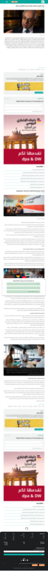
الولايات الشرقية (10, 405)
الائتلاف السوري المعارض (22, 69)
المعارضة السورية (38, 69)
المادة (40, 222)
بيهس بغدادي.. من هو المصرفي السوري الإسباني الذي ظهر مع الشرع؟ (33, 175)
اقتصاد (24, 405)
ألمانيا (43, 405)
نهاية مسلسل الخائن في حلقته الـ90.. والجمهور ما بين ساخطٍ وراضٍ (33, 172)
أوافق (42, 565)
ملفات (13, 535)
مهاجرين (15, 405)
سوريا (43, 69)
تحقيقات (43, 535)
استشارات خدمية (22, 534)
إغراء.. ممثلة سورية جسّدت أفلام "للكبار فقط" (37, 187)
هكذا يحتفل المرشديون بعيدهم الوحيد (38, 169)
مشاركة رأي (42, 542)
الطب (27, 405)
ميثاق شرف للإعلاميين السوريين (7, 561)
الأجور (39, 405)
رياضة (5, 534)
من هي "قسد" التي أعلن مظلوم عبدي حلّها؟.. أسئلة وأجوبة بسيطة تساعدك (32, 178)
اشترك (42, 553)
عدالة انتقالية (42, 541)
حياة (5, 532)
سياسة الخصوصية (42, 561)
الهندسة (31, 405)
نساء (32, 535)
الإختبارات (6, 542)
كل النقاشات (8, 98)
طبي (32, 534)
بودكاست (6, 543)
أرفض (35, 565)
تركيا (27, 69)
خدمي (23, 532)
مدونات (13, 538)
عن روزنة (35, 561)
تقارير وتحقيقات (42, 532)
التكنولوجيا (35, 405)
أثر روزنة (28, 561)
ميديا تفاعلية (6, 541)
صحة (32, 532)
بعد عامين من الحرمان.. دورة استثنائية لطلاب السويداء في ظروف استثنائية (32, 181)
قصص (43, 536)
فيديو (13, 536)
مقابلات (13, 537)
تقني (23, 535)
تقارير (43, 534)
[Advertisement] (24, 56)
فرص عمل (19, 405)
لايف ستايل (32, 536)
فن (5, 535)
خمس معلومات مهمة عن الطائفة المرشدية (37, 184)
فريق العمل (16, 561)
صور (24, 542)
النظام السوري (32, 69)
